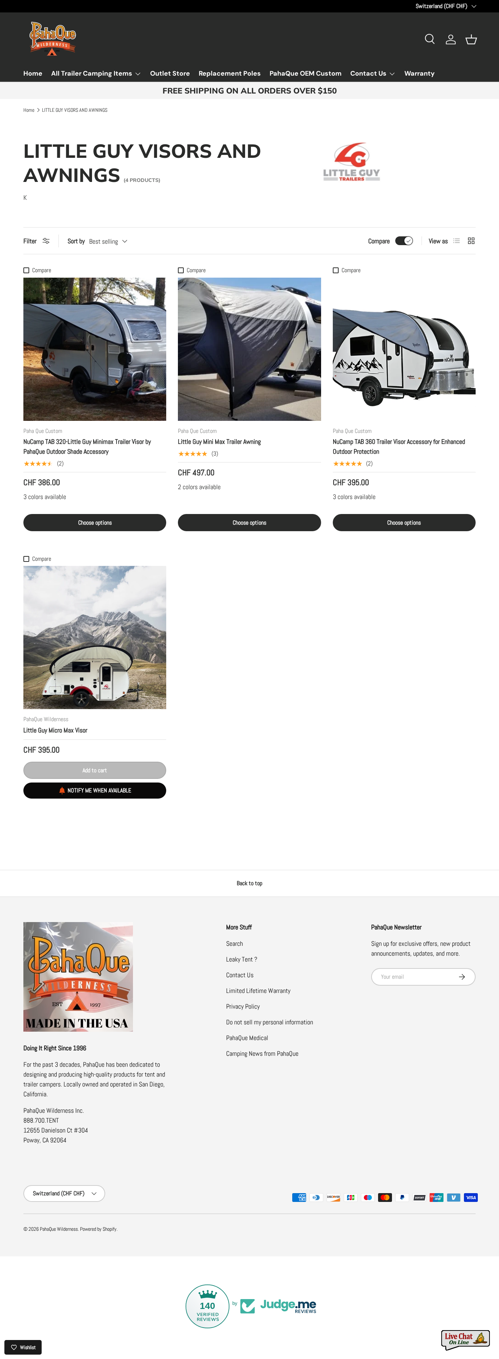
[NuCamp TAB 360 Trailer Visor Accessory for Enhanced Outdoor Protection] (404, 349)
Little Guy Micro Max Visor (55, 730)
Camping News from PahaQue (262, 1053)
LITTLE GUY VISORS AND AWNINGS (74, 110)
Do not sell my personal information (269, 1022)
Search (234, 943)
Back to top (249, 883)
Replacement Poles (230, 73)
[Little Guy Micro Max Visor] (94, 637)
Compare (379, 241)
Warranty (419, 73)
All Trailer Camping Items (91, 73)
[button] (471, 39)
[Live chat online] (466, 1340)
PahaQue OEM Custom (306, 73)
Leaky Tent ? (241, 959)
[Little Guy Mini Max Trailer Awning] (249, 349)
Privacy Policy (243, 1006)
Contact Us (368, 73)
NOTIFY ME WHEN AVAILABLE (99, 790)
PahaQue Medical (247, 1037)
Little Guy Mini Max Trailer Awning (219, 441)
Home (32, 73)
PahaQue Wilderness (59, 1229)
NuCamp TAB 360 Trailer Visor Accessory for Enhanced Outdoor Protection (399, 446)
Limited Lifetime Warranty (258, 990)
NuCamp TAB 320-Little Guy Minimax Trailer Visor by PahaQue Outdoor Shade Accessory (87, 446)
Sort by (76, 241)
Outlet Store (170, 73)
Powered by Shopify (98, 1229)
